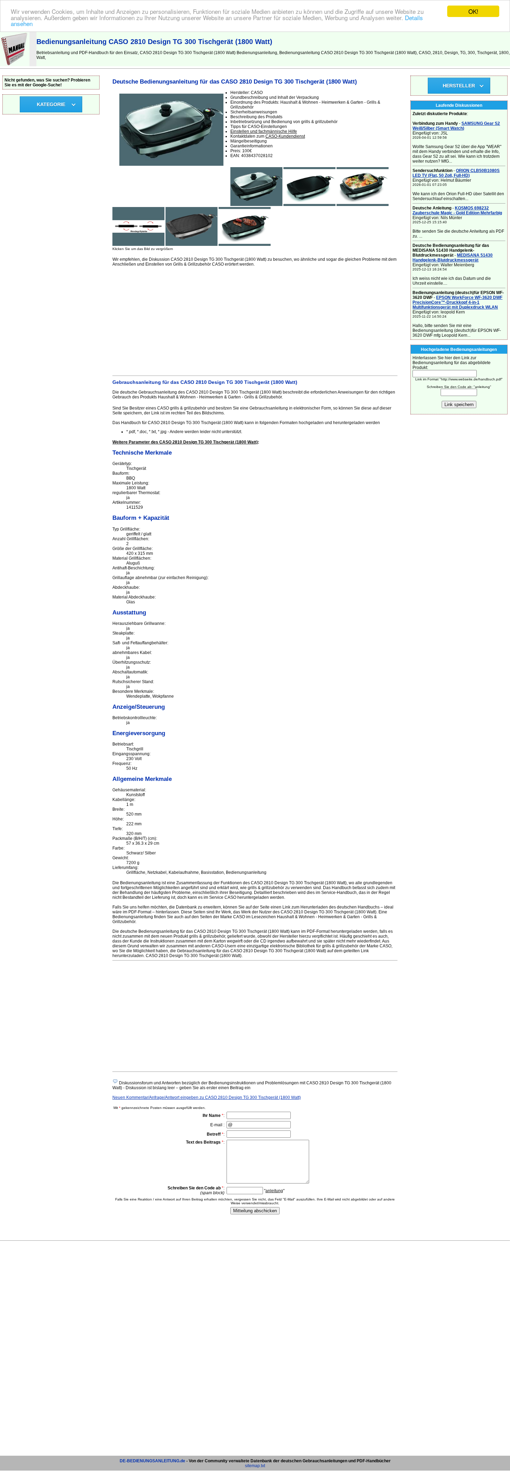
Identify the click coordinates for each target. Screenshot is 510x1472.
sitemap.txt (255, 1465)
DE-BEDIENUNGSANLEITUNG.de (152, 1460)
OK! (473, 11)
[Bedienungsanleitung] (14, 64)
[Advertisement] (255, 320)
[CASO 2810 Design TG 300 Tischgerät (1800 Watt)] (256, 204)
